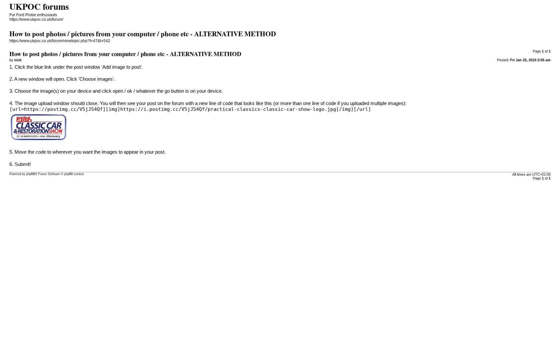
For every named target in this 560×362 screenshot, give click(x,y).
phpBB (30, 174)
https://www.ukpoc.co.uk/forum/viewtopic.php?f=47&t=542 (59, 41)
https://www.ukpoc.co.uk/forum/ (36, 19)
